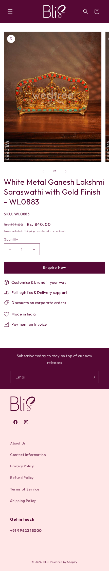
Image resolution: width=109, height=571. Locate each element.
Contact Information (28, 454)
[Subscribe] (93, 377)
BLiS (46, 562)
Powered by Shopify (64, 562)
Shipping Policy (23, 500)
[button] (10, 11)
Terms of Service (25, 489)
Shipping (29, 231)
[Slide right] (65, 171)
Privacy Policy (22, 466)
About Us (18, 443)
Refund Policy (22, 477)
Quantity (11, 239)
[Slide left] (43, 171)
